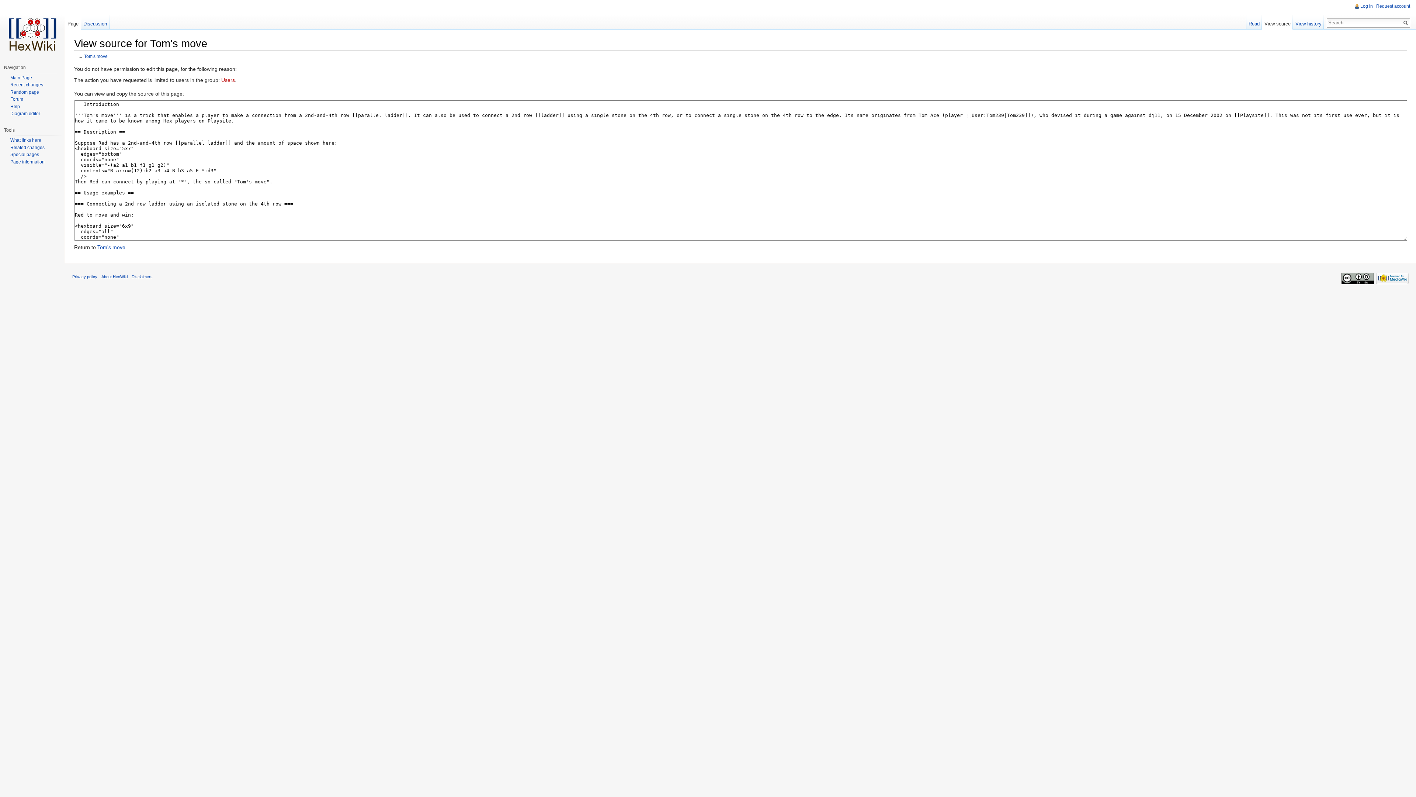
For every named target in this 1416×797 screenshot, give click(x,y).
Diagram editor (25, 113)
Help (15, 106)
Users (228, 80)
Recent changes (26, 84)
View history (1308, 24)
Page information (27, 162)
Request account (1393, 6)
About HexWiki (114, 277)
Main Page (21, 77)
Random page (24, 92)
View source (1277, 24)
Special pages (24, 154)
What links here (25, 140)
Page (73, 24)
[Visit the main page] (32, 29)
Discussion (95, 24)
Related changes (27, 147)
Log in (1366, 6)
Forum (16, 99)
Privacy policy (84, 277)
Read (1254, 24)
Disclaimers (142, 277)
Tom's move (96, 56)
